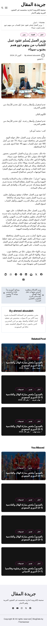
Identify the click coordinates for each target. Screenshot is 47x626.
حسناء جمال (36, 368)
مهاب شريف (36, 400)
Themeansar (23, 622)
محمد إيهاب (36, 432)
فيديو (30, 357)
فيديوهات (21, 357)
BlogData (36, 619)
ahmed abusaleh (23, 310)
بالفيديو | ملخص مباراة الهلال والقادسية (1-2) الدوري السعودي (24, 474)
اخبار (41, 34)
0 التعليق (40, 59)
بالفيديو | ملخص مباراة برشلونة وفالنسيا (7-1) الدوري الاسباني (24, 570)
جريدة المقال (33, 4)
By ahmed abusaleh (32, 55)
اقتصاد (33, 34)
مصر (24, 34)
